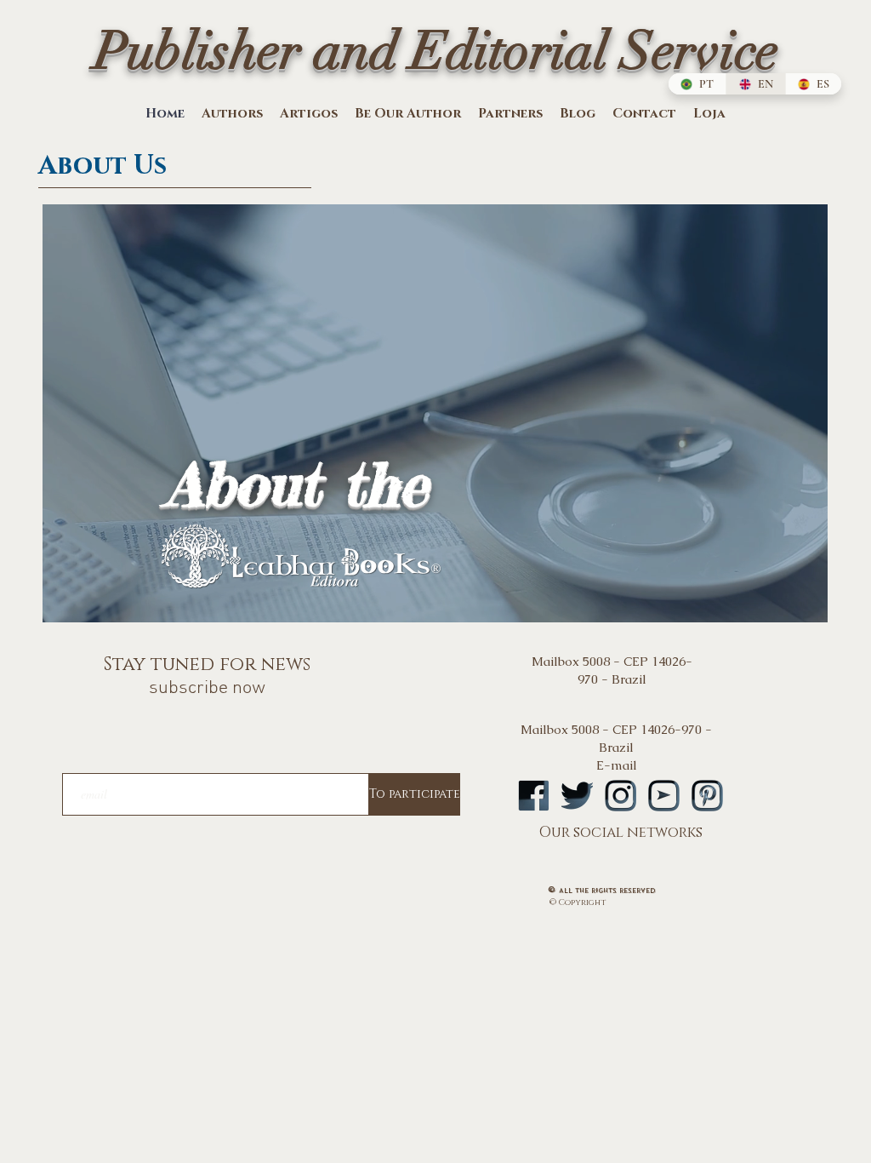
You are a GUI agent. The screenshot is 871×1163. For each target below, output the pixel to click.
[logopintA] (707, 795)
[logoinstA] (620, 795)
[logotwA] (577, 795)
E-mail (616, 765)
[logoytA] (664, 795)
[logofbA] (533, 795)
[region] (435, 416)
